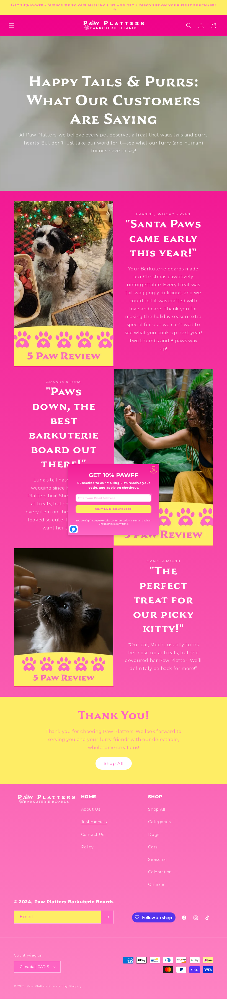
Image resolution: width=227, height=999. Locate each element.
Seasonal (157, 859)
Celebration (160, 871)
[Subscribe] (107, 917)
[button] (12, 25)
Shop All (113, 763)
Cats (152, 847)
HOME (88, 796)
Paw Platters (37, 986)
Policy (87, 847)
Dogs (153, 834)
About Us (90, 809)
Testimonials (94, 821)
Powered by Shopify (65, 986)
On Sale (156, 884)
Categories (159, 821)
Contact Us (92, 834)
